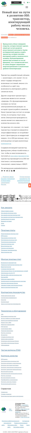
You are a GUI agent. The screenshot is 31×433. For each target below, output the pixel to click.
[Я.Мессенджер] (2, 171)
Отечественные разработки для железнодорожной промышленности (23, 180)
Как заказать (6, 207)
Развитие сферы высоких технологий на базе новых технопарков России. (8, 180)
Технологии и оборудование (13, 311)
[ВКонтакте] (4, 171)
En (29, 2)
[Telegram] (7, 171)
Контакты (16, 2)
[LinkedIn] (12, 171)
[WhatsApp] (9, 171)
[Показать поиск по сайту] (24, 2)
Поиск (21, 425)
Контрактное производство (13, 292)
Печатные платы (8, 230)
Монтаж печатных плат (11, 259)
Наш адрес (10, 409)
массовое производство (19, 156)
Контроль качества (9, 356)
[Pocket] (14, 171)
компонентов (6, 144)
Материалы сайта (12, 425)
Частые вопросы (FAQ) (10, 350)
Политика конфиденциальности (10, 421)
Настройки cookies (18, 427)
